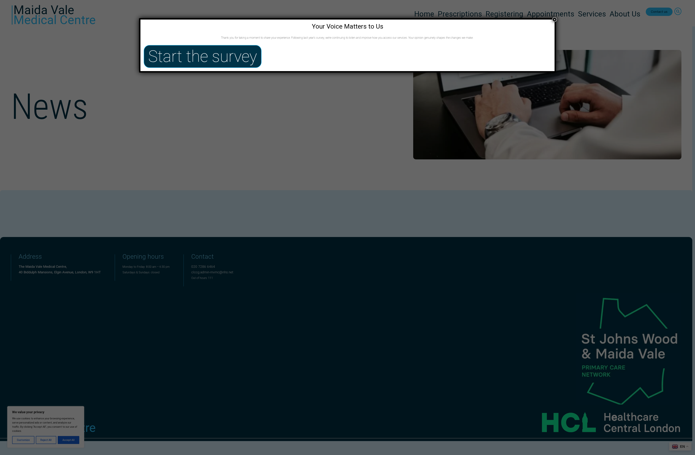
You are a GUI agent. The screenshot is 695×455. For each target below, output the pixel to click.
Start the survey (202, 56)
